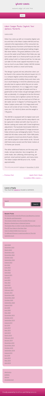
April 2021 (8, 285)
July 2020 (7, 308)
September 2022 (10, 260)
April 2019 (8, 333)
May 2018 (8, 360)
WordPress (18, 392)
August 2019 (8, 323)
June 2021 (8, 280)
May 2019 (8, 330)
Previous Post (8, 175)
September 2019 (10, 320)
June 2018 (8, 358)
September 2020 (10, 303)
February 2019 (9, 338)
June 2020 (8, 310)
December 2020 (9, 295)
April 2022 (8, 273)
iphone (22, 167)
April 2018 (8, 363)
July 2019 (7, 325)
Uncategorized (9, 380)
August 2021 (8, 275)
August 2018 (8, 353)
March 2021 (8, 288)
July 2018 (7, 355)
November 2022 (10, 255)
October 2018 (9, 348)
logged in (17, 190)
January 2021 (9, 293)
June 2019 (8, 328)
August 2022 (8, 262)
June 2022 (8, 268)
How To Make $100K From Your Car (16, 231)
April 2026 (8, 245)
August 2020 (8, 305)
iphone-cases (22, 4)
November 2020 (10, 298)
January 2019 (9, 340)
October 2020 (9, 300)
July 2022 (7, 265)
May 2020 (8, 313)
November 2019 (10, 315)
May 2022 (8, 270)
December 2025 (9, 247)
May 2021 (8, 283)
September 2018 (10, 350)
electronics (8, 372)
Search (7, 201)
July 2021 (7, 278)
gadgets (7, 375)
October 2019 (9, 318)
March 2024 (8, 250)
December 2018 (9, 343)
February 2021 (9, 290)
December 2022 (9, 252)
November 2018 (10, 345)
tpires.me (33, 392)
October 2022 (9, 257)
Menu (22, 15)
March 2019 (8, 335)
